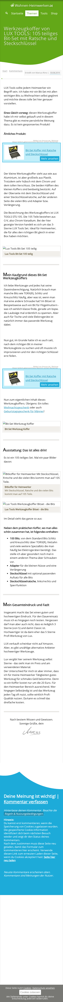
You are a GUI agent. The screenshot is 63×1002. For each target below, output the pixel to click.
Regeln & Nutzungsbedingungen (24, 813)
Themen (32, 13)
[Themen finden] (6, 13)
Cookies (27, 988)
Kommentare (15, 70)
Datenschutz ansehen (43, 988)
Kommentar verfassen (26, 801)
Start (4, 70)
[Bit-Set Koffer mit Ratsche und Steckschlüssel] (14, 152)
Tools (44, 13)
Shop (54, 13)
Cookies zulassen (30, 992)
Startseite (17, 13)
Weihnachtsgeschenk (16, 407)
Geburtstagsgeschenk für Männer (24, 411)
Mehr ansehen (49, 158)
